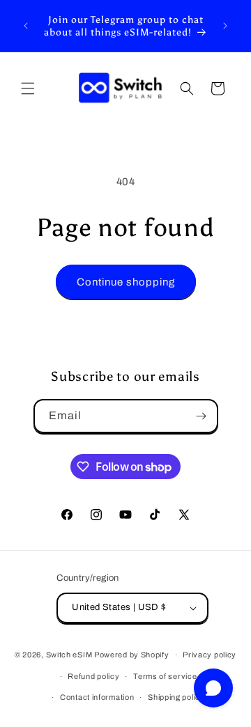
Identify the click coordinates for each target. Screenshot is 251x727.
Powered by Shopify (131, 654)
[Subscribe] (201, 416)
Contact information (97, 697)
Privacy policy (209, 654)
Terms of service (165, 676)
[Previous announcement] (25, 25)
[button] (28, 88)
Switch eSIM (69, 654)
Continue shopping (126, 282)
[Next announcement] (225, 25)
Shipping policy (176, 697)
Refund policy (93, 676)
